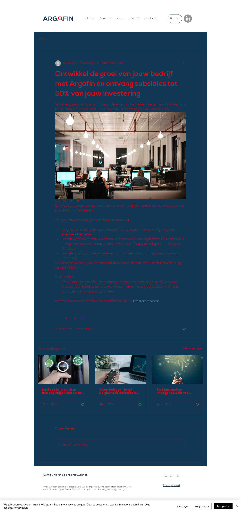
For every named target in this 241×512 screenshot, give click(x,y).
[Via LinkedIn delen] (74, 318)
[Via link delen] (83, 318)
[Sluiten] (237, 506)
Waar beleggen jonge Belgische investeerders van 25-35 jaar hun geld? (119, 391)
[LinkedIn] (188, 18)
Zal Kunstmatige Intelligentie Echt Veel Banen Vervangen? (172, 391)
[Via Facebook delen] (57, 318)
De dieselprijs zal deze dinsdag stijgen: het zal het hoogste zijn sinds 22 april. (62, 391)
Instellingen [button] (182, 506)
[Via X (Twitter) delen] (65, 318)
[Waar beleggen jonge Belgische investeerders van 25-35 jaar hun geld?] (120, 369)
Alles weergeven (193, 348)
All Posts (43, 39)
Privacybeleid (20, 507)
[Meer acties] (184, 63)
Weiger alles (202, 506)
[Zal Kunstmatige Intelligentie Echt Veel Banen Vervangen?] (177, 369)
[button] (104, 18)
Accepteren (223, 506)
